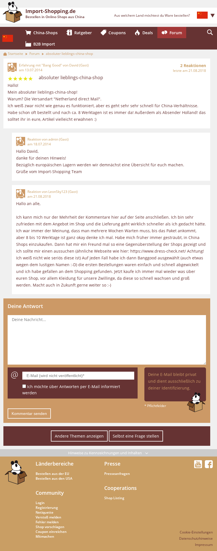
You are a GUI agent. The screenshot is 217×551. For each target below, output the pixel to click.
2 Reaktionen (193, 65)
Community (50, 492)
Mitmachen (45, 536)
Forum (34, 53)
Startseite (15, 53)
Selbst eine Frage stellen (136, 436)
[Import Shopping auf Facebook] (209, 466)
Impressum (204, 544)
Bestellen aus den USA (54, 478)
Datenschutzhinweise (196, 538)
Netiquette (44, 512)
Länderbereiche (54, 463)
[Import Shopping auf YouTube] (199, 466)
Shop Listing (114, 498)
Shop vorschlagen (50, 526)
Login (40, 502)
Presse (112, 463)
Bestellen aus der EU (52, 473)
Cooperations (120, 488)
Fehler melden (47, 522)
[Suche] (210, 32)
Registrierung (47, 507)
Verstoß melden (48, 517)
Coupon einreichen (51, 531)
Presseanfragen (117, 473)
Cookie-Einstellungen (196, 532)
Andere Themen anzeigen (79, 436)
